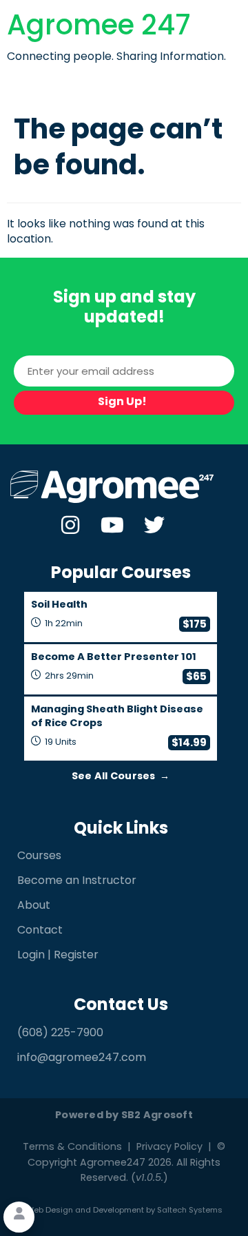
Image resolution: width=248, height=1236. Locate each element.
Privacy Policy (169, 1147)
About (33, 905)
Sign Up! (122, 402)
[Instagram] (70, 525)
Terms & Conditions (72, 1147)
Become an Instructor (76, 881)
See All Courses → (121, 777)
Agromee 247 (99, 27)
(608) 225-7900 (60, 1033)
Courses (39, 856)
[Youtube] (112, 525)
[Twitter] (154, 525)
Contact (40, 930)
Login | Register (58, 955)
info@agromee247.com (81, 1058)
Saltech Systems (190, 1211)
